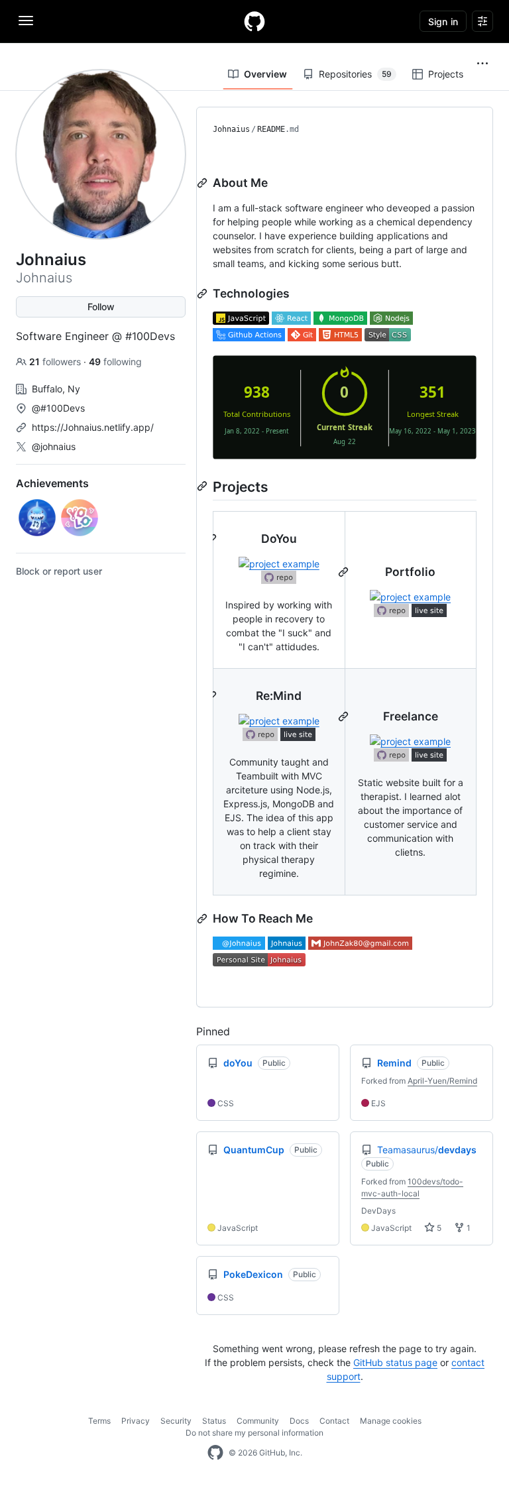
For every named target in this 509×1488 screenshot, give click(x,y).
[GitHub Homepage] (215, 1452)
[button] (482, 63)
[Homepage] (254, 21)
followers (56, 361)
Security (176, 1421)
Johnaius (231, 129)
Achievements (52, 483)
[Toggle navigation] (26, 20)
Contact (334, 1421)
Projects (445, 74)
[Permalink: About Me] (203, 183)
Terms (99, 1421)
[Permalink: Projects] (203, 486)
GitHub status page (395, 1362)
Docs (299, 1421)
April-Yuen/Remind (442, 1081)
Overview (265, 74)
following (115, 361)
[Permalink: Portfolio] (344, 572)
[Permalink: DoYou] (212, 539)
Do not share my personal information (254, 1433)
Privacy (135, 1421)
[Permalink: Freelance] (344, 716)
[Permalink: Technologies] (203, 293)
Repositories (355, 74)
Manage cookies (391, 1421)
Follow (101, 306)
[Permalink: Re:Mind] (212, 696)
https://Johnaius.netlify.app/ (93, 427)
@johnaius (54, 446)
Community (258, 1421)
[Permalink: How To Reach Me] (203, 918)
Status (214, 1421)
